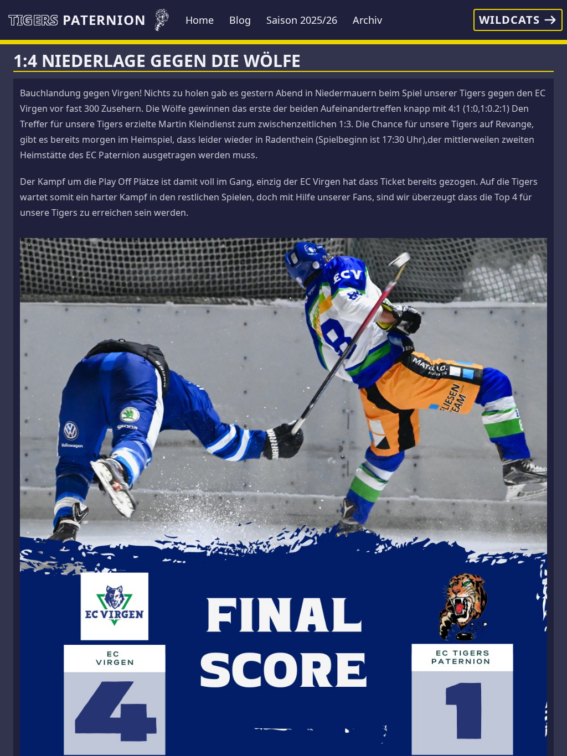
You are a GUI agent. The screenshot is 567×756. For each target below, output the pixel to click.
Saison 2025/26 (301, 20)
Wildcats (509, 19)
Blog (240, 20)
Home (199, 20)
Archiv (367, 20)
